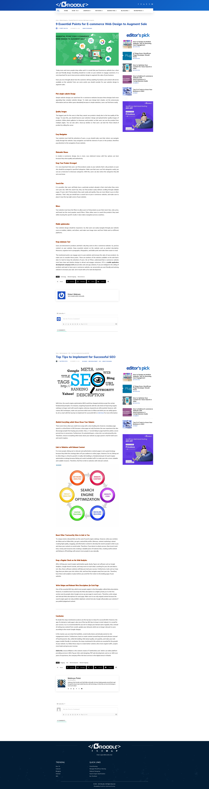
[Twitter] (149, 4)
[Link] (82, 324)
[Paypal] (117, 751)
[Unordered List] (75, 324)
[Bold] (64, 324)
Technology (63, 276)
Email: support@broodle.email (104, 755)
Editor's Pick (136, 46)
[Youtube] (152, 4)
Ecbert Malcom (64, 28)
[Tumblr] (147, 4)
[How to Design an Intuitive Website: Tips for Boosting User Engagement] (127, 44)
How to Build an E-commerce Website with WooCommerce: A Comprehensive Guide (143, 78)
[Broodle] (79, 4)
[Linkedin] (144, 4)
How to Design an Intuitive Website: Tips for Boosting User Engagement (142, 43)
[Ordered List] (73, 324)
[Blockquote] (77, 324)
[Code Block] (80, 324)
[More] (108, 281)
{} (84, 324)
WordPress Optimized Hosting (107, 786)
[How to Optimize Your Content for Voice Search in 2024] (127, 68)
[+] (86, 324)
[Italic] (66, 324)
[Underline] (68, 324)
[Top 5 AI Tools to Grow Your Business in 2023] (127, 91)
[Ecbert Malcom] (57, 28)
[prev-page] (124, 98)
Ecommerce (136, 82)
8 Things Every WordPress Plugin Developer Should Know (142, 55)
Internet (135, 93)
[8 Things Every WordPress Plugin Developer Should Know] (127, 56)
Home (57, 20)
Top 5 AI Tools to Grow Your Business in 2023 (142, 90)
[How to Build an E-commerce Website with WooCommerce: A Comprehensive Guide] (127, 79)
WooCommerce (81, 276)
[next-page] (126, 98)
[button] (58, 10)
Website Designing (64, 20)
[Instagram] (141, 4)
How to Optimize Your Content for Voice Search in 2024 (142, 66)
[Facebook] (138, 4)
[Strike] (70, 324)
